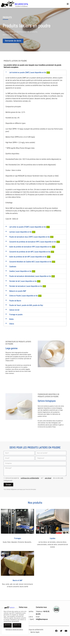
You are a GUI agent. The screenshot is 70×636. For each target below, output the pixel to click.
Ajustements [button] (8, 624)
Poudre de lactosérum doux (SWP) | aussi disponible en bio (29, 237)
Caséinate (12, 266)
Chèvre (11, 324)
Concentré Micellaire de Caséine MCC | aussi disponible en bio (30, 261)
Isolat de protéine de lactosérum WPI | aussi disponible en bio (30, 247)
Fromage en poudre (16, 314)
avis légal (48, 478)
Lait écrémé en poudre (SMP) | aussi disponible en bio (28, 72)
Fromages (17, 538)
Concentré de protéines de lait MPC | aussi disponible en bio (30, 251)
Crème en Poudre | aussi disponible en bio (23, 295)
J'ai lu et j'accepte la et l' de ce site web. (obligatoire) (33, 479)
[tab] (29, 72)
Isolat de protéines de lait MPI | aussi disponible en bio (28, 256)
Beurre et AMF (17, 580)
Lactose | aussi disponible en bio (20, 232)
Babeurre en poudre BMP (17, 291)
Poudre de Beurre (15, 300)
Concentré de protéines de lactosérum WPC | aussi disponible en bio (33, 242)
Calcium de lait (14, 310)
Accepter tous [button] (17, 624)
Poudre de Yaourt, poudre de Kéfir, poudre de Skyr (26, 305)
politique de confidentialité (30, 478)
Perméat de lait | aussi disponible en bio (23, 281)
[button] (67, 3)
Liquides (52, 538)
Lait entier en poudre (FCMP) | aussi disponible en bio (27, 227)
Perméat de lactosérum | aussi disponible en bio (26, 286)
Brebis (11, 319)
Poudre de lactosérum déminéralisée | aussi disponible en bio (30, 276)
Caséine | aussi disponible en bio (20, 271)
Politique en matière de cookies (14, 629)
